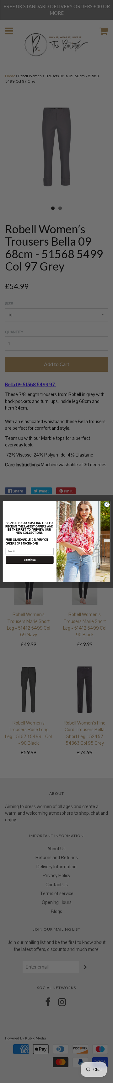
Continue (29, 560)
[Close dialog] (106, 504)
